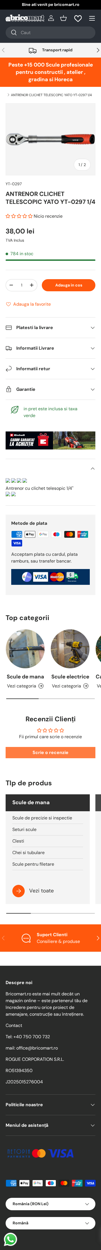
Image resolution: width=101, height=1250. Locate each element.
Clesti (18, 841)
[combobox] (50, 33)
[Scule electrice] (70, 648)
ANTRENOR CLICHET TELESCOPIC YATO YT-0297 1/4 (51, 95)
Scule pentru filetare (33, 864)
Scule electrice (70, 676)
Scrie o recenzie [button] (50, 752)
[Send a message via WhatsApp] (10, 1239)
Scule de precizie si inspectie (42, 818)
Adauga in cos (68, 285)
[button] (63, 18)
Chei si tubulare (28, 853)
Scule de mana (25, 676)
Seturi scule (24, 829)
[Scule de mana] (25, 648)
